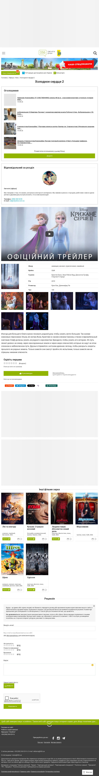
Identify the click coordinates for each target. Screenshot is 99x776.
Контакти (47, 742)
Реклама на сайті (7, 727)
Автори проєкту (56, 742)
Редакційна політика (52, 771)
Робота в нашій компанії (9, 730)
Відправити (12, 706)
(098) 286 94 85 (17, 199)
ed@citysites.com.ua (17, 201)
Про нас (40, 742)
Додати (49, 156)
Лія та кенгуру (9, 527)
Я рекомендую (26, 373)
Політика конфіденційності (10, 771)
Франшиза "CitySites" (8, 732)
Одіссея (31, 577)
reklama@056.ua (39, 751)
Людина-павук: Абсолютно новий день (60, 529)
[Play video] (49, 234)
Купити (5, 539)
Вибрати (10, 686)
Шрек (5, 577)
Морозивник (82, 527)
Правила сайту (25, 771)
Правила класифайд (38, 771)
